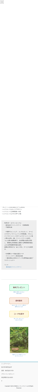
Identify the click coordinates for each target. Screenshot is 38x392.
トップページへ (5, 363)
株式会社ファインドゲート (14, 267)
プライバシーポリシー (7, 374)
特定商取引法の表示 (7, 377)
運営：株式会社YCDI (7, 370)
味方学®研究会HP (6, 367)
